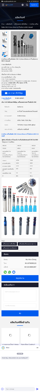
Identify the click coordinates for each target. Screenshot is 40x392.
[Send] (37, 389)
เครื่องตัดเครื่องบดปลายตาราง (27, 244)
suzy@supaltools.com (9, 1)
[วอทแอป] (9, 272)
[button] (5, 56)
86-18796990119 (33, 1)
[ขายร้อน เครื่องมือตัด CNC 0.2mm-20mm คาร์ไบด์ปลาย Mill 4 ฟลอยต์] (24, 44)
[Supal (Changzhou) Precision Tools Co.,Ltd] (9, 5)
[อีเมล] (14, 272)
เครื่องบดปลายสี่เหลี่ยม (20, 24)
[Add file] (2, 389)
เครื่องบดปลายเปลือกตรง (10, 248)
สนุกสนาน (34, 5)
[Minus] (37, 348)
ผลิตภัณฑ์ (9, 24)
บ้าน (2, 24)
